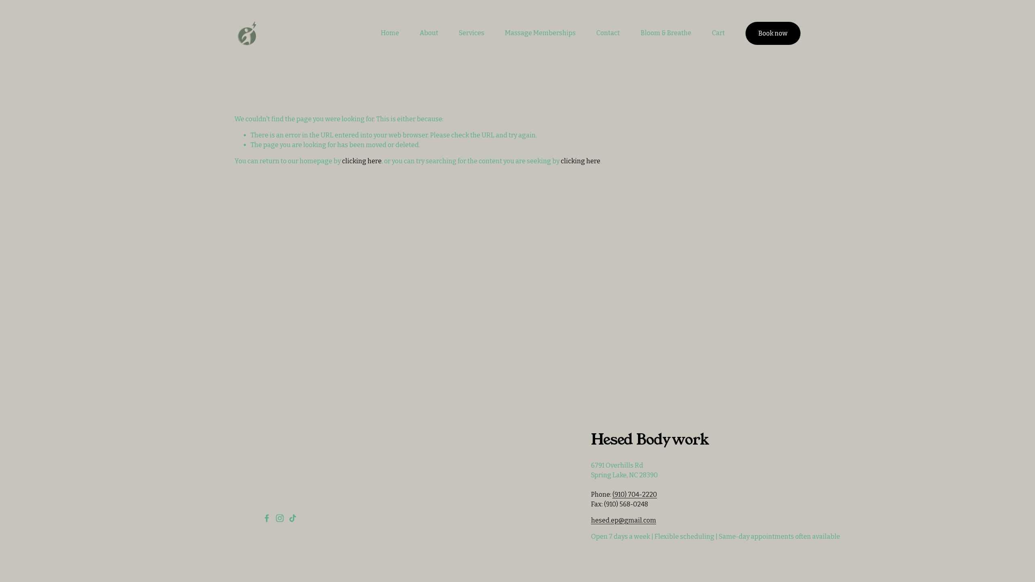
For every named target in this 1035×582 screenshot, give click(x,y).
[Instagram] (280, 518)
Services (471, 33)
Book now (773, 33)
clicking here (362, 161)
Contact (608, 33)
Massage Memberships (540, 33)
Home (390, 33)
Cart (718, 33)
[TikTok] (293, 518)
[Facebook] (267, 518)
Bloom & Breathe (666, 33)
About (429, 33)
